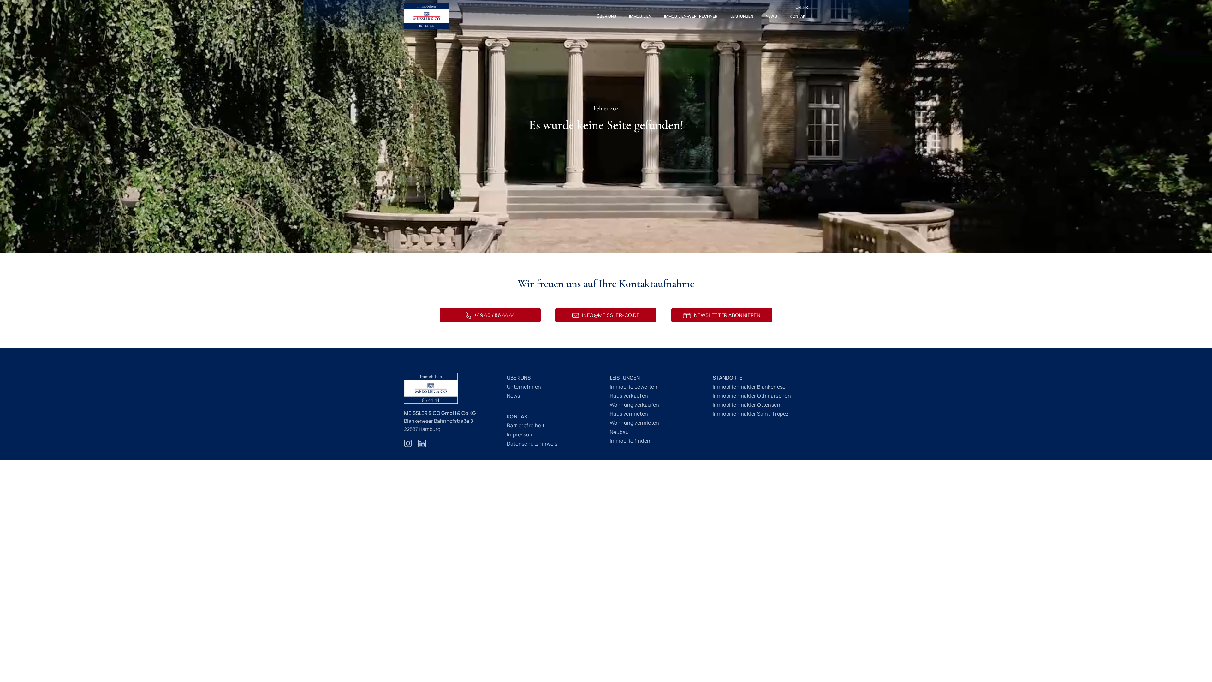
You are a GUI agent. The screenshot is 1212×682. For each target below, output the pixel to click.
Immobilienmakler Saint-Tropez (751, 413)
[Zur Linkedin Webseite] (422, 447)
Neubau (619, 431)
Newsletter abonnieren (727, 315)
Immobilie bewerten (633, 386)
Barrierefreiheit (525, 425)
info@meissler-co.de (611, 315)
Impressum (520, 434)
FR (805, 7)
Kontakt (799, 16)
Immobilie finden (630, 440)
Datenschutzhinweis (532, 443)
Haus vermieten (629, 413)
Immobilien (640, 16)
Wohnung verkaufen (634, 404)
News (771, 16)
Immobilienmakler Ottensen (746, 404)
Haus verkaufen (629, 395)
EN (798, 7)
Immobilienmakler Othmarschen (752, 395)
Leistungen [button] (741, 16)
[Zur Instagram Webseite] (408, 447)
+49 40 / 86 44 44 (494, 315)
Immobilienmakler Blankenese (749, 386)
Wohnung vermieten (634, 422)
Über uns (606, 16)
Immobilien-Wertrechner (691, 16)
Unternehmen (524, 386)
